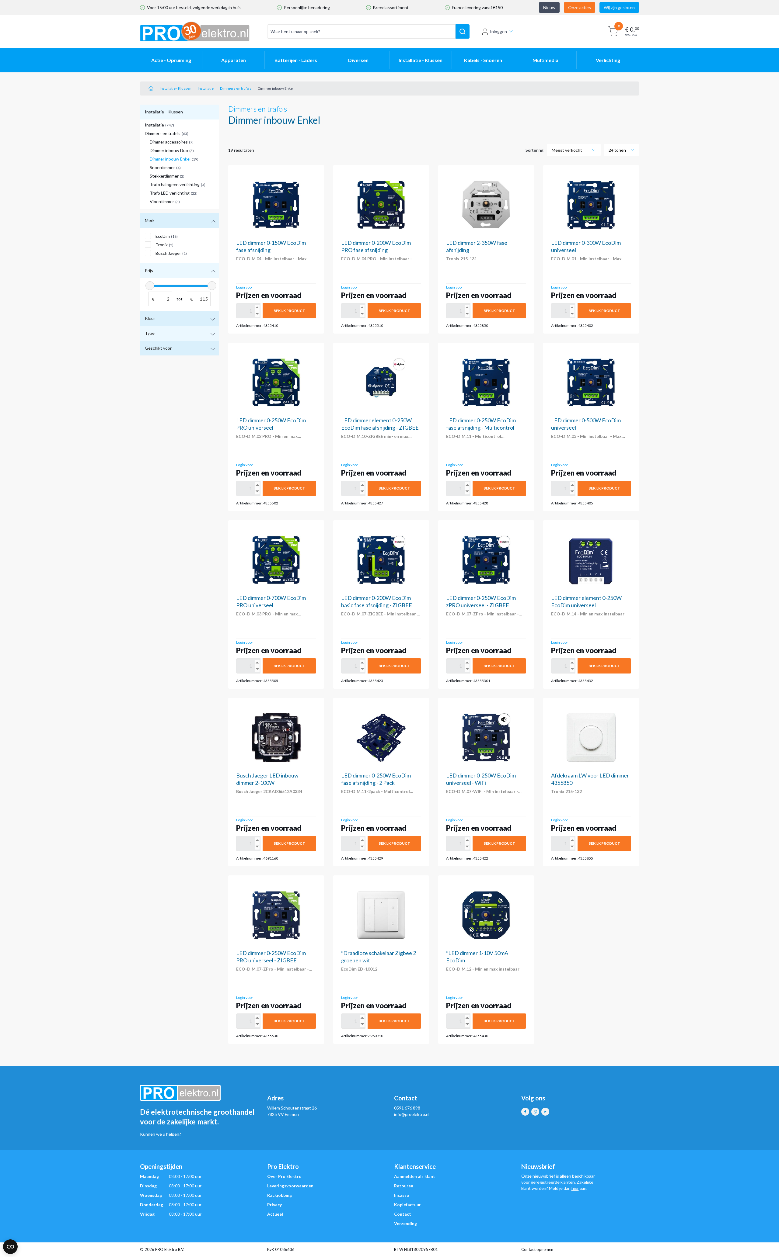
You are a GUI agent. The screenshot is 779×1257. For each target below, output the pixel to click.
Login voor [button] (244, 287)
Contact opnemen (537, 1249)
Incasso (401, 1195)
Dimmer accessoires (172, 141)
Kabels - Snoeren (483, 60)
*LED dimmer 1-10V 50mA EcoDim (477, 957)
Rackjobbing (279, 1195)
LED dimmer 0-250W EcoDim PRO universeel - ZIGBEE (271, 957)
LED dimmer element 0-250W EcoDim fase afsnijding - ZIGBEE (380, 424)
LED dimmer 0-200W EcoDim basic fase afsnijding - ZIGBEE (376, 601)
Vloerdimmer (165, 201)
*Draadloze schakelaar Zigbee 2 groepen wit (378, 957)
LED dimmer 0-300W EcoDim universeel (586, 246)
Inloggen (498, 31)
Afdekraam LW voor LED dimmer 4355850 (590, 779)
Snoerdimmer (165, 167)
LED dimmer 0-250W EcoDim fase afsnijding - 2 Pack (376, 779)
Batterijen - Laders (295, 60)
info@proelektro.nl (411, 1114)
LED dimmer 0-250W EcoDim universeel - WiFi (481, 779)
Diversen (358, 60)
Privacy (274, 1204)
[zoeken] (463, 31)
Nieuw (549, 7)
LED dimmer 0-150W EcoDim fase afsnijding (271, 246)
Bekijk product (289, 310)
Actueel (275, 1214)
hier (575, 1188)
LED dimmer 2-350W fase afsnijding (476, 246)
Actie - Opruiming (171, 60)
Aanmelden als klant (414, 1176)
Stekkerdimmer (167, 175)
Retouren (403, 1185)
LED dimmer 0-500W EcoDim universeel (586, 424)
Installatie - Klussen (420, 60)
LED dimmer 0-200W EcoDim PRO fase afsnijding (376, 246)
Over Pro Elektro (284, 1176)
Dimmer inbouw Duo (172, 150)
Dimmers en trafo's (235, 88)
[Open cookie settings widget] (10, 1246)
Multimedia (545, 60)
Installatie (206, 88)
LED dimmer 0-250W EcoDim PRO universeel (271, 424)
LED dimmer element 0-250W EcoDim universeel (586, 601)
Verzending (405, 1223)
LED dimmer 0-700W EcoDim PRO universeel (271, 601)
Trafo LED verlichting (173, 193)
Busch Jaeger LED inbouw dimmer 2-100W (267, 779)
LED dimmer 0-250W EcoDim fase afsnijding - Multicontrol (481, 424)
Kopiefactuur (407, 1204)
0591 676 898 (407, 1107)
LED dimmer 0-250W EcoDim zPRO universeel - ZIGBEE (481, 601)
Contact (402, 1214)
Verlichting (608, 60)
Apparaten (233, 60)
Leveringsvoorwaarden (290, 1185)
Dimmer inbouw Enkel (174, 158)
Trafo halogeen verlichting (177, 184)
